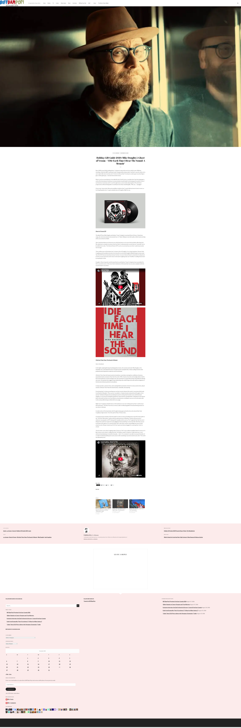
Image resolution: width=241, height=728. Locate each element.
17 (49, 664)
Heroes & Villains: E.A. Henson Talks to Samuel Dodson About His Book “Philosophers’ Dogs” (103, 510)
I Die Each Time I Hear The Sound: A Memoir (107, 360)
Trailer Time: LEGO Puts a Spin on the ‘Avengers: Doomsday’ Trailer (24, 624)
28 (17, 670)
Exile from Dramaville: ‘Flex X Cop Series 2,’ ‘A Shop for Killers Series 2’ (24, 621)
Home (44, 3)
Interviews (75, 3)
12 (70, 661)
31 (49, 670)
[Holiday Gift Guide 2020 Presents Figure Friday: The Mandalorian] (120, 503)
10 (49, 661)
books (4, 531)
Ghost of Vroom (12, 537)
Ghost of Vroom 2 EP (101, 231)
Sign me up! (11, 689)
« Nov (7, 674)
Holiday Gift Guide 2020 (22, 531)
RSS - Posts (10, 699)
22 (28, 667)
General (14, 531)
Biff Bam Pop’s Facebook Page (13, 629)
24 (49, 667)
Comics (57, 3)
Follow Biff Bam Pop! (89, 598)
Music (69, 3)
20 (7, 667)
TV (53, 3)
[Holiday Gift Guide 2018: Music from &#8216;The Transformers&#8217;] (137, 503)
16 (38, 664)
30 (38, 670)
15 (28, 664)
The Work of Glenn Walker (103, 3)
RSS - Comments (11, 703)
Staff (89, 3)
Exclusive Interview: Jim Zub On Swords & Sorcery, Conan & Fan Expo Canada (26, 618)
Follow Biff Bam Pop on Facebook (14, 598)
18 (59, 664)
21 (17, 667)
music (29, 531)
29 (28, 670)
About (95, 3)
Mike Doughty (41, 537)
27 (7, 670)
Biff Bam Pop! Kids (82, 3)
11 (59, 661)
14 (17, 664)
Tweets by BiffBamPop (89, 601)
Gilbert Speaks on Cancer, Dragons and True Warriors (20, 615)
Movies (49, 3)
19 (70, 664)
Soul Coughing (48, 537)
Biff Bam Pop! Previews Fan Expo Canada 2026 (18, 612)
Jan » (10, 674)
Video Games (63, 3)
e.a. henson (9, 531)
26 (70, 667)
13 (7, 664)
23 (38, 667)
